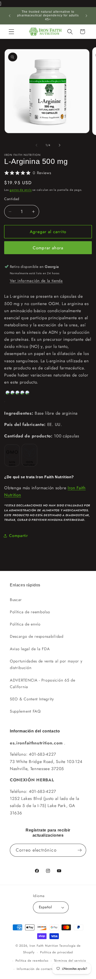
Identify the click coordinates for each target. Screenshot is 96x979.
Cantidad (11, 199)
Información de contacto (35, 969)
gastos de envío (21, 190)
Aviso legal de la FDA (30, 649)
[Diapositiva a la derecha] (59, 145)
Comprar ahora (48, 248)
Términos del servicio (70, 960)
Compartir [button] (18, 535)
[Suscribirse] (79, 850)
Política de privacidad (56, 952)
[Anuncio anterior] (9, 15)
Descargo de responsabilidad (37, 636)
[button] (11, 31)
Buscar (16, 600)
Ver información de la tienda (36, 281)
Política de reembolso (30, 612)
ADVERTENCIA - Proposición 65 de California (42, 683)
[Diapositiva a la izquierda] (36, 145)
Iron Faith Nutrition (44, 945)
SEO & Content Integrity (32, 699)
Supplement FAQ (25, 711)
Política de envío (25, 624)
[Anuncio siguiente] (86, 15)
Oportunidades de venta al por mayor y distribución (46, 664)
